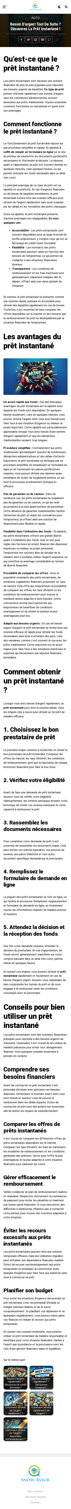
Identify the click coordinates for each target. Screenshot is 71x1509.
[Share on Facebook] (21, 40)
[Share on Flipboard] (35, 40)
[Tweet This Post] (28, 40)
